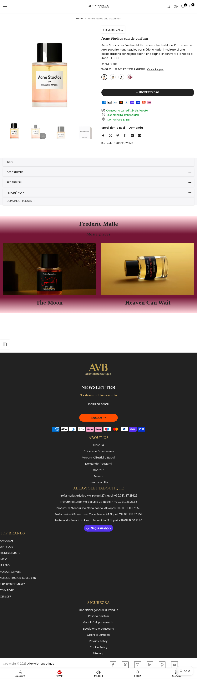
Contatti (98, 470)
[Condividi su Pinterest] (117, 135)
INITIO (4, 559)
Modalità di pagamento (98, 622)
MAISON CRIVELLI (10, 572)
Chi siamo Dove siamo (98, 451)
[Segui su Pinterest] (162, 665)
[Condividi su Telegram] (132, 135)
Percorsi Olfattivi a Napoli (98, 457)
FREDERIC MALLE (113, 29)
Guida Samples (155, 69)
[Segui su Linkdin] (150, 665)
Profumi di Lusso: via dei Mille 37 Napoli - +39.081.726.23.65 (98, 502)
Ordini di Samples (98, 635)
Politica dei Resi (98, 616)
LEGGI (115, 58)
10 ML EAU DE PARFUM (121, 77)
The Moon (49, 302)
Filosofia (98, 445)
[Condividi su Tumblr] (125, 135)
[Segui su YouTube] (174, 665)
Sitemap (98, 653)
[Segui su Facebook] (113, 665)
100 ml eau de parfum (104, 77)
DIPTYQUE (6, 547)
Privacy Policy (98, 641)
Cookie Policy (98, 647)
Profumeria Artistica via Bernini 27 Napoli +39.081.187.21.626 (98, 496)
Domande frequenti (98, 464)
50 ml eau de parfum (113, 77)
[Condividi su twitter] (110, 135)
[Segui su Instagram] (137, 665)
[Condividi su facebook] (103, 135)
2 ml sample (130, 77)
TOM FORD (7, 590)
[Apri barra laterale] (5, 344)
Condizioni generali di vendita (98, 610)
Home (79, 18)
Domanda (136, 128)
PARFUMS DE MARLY (12, 584)
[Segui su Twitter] (125, 665)
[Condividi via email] (139, 135)
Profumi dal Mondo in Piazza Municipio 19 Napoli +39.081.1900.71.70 (98, 520)
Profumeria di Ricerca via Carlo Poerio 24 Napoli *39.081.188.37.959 (99, 514)
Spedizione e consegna (98, 629)
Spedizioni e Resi (113, 128)
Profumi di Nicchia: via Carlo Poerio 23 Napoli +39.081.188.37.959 (98, 508)
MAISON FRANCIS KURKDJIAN (18, 578)
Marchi (98, 476)
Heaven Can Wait (147, 302)
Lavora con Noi (98, 482)
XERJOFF (5, 596)
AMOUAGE (6, 541)
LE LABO (5, 565)
